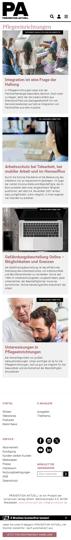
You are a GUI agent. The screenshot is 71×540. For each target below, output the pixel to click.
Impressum (9, 468)
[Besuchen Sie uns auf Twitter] (56, 440)
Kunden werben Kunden (17, 455)
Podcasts (8, 420)
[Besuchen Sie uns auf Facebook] (40, 440)
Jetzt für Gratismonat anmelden (29, 534)
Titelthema (43, 416)
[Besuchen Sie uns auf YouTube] (40, 450)
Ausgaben (43, 411)
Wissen (7, 411)
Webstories (9, 416)
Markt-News (10, 424)
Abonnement (10, 447)
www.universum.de (30, 502)
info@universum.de (55, 502)
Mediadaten (10, 460)
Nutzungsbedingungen (16, 472)
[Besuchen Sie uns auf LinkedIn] (49, 450)
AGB (5, 476)
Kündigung (9, 451)
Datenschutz (10, 480)
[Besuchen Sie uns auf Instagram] (49, 440)
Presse (7, 464)
